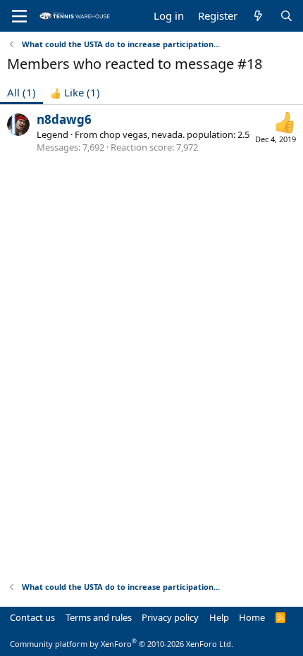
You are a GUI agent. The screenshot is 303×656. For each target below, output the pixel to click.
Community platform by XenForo (121, 643)
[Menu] (19, 16)
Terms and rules (99, 617)
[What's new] (258, 16)
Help (219, 617)
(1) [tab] (21, 92)
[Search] (286, 16)
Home (252, 617)
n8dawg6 (64, 119)
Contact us (32, 617)
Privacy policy (170, 617)
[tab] (75, 92)
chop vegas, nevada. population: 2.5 (174, 134)
